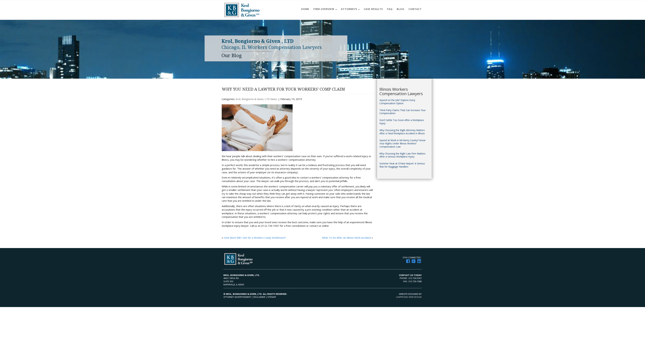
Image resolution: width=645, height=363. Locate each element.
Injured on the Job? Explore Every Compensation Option (397, 102)
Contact (415, 9)
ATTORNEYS (349, 9)
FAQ (390, 9)
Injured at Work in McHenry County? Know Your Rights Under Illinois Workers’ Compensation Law (402, 143)
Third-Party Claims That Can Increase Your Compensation (402, 112)
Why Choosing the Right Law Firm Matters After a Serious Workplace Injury (402, 155)
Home (305, 9)
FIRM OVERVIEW (324, 9)
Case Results (373, 9)
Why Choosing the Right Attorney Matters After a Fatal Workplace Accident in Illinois (402, 132)
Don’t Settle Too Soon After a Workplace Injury (401, 122)
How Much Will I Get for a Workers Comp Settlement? (255, 237)
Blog (400, 9)
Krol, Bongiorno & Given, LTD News (256, 99)
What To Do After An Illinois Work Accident (346, 237)
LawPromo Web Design (409, 296)
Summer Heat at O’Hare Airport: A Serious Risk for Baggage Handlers (402, 165)
